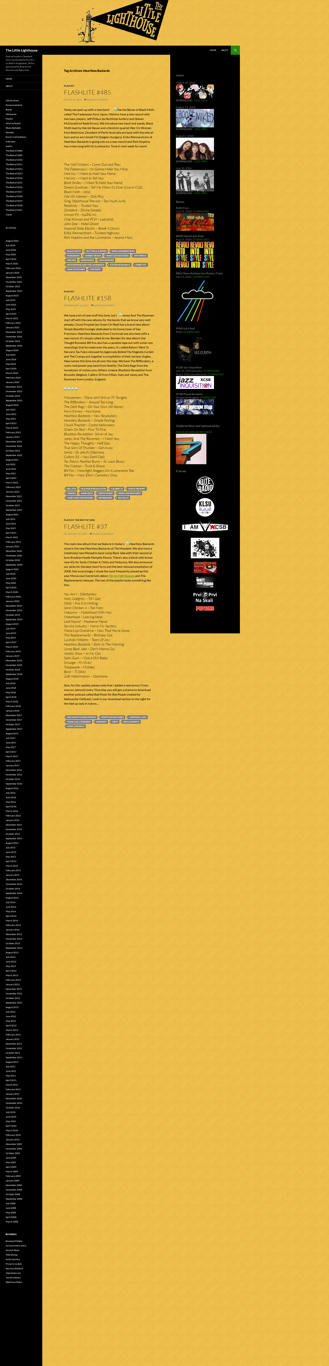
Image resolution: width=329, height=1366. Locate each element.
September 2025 (14, 291)
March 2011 (12, 1084)
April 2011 (11, 1080)
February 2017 (13, 760)
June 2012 (11, 1016)
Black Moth (74, 251)
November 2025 (14, 281)
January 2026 (12, 272)
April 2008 (11, 1217)
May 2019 (11, 637)
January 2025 (12, 327)
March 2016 (12, 811)
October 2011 (13, 1052)
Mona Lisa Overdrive (79, 721)
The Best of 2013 (14, 173)
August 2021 (12, 514)
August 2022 (12, 459)
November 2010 (14, 1103)
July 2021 (10, 519)
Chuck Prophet (136, 488)
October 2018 (13, 669)
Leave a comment (97, 99)
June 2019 (11, 633)
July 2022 (10, 464)
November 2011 (14, 1048)
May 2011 (11, 1075)
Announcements (14, 105)
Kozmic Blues (12, 1250)
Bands (9, 109)
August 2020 (12, 569)
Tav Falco (123, 498)
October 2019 (13, 614)
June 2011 (11, 1071)
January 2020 (12, 601)
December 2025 (14, 277)
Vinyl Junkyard (13, 123)
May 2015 (11, 856)
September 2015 (14, 838)
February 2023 (13, 432)
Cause (9, 214)
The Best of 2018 (14, 196)
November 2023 (14, 391)
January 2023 (12, 437)
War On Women (76, 269)
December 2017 (14, 715)
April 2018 (11, 697)
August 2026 (12, 240)
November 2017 (14, 719)
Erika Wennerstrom (123, 251)
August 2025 (12, 295)
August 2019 (12, 624)
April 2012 (11, 1025)
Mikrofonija (12, 1254)
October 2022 (13, 450)
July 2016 (10, 792)
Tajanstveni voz (13, 1273)
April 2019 (11, 642)
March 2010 (12, 1130)
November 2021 (14, 500)
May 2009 (11, 1162)
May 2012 (11, 1020)
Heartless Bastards (117, 255)
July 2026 (10, 245)
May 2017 (11, 747)
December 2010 (14, 1098)
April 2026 (11, 259)
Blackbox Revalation (93, 488)
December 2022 (14, 441)
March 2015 (12, 865)
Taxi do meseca (13, 1277)
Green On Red (105, 493)
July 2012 (10, 1011)
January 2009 (12, 1180)
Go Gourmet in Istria (16, 1245)
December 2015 (14, 824)
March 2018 (12, 701)
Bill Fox (71, 488)
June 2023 (11, 414)
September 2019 (14, 619)
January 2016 (12, 820)
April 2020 (11, 587)
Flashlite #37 (85, 526)
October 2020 (13, 560)
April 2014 (11, 916)
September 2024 (14, 345)
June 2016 (11, 797)
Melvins (71, 260)
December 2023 (14, 386)
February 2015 (13, 870)
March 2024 (12, 373)
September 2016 (14, 783)
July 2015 (10, 847)
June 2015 (11, 852)
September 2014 (14, 893)
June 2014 (11, 906)
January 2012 (12, 1039)
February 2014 (13, 925)
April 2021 (11, 532)
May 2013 (11, 966)
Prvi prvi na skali (14, 1263)
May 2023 (11, 418)
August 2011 (12, 1062)
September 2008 (14, 1198)
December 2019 (14, 605)
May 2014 (11, 911)
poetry (9, 146)
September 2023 (14, 400)
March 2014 (12, 920)
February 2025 (13, 322)
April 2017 (11, 751)
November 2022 (14, 446)
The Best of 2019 (14, 200)
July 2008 (10, 1203)
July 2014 (10, 902)
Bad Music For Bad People (81, 717)
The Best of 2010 (14, 159)
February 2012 (13, 1034)
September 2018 (14, 674)
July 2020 (10, 573)
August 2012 (12, 1007)
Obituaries (11, 114)
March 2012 (12, 1030)
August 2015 (12, 843)
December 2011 (14, 1043)
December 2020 (14, 551)
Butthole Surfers (96, 251)
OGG (197, 100)
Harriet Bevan (93, 255)
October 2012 (13, 998)
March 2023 (12, 427)
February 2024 (13, 377)
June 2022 (11, 468)
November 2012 (14, 993)
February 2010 (13, 1135)
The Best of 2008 (85, 520)
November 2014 (14, 884)
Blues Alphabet (13, 127)
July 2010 (10, 1112)
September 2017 (14, 728)
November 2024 (14, 336)
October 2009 (13, 1153)
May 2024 (11, 364)
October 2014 (13, 888)
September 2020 (14, 564)
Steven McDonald (120, 264)
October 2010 (13, 1107)
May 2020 (11, 582)
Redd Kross (87, 260)
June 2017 (11, 742)
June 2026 (11, 249)
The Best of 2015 (14, 182)
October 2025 (13, 286)
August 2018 (12, 678)
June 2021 (11, 523)
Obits (115, 721)
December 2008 (14, 1185)
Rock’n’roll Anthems (16, 137)
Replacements (131, 721)
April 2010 (11, 1125)
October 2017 (13, 724)
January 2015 (12, 874)
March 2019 (12, 646)
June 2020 (11, 578)
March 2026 (12, 263)
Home (213, 50)
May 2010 (11, 1121)
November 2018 (14, 665)
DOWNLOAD (201, 211)
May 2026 (11, 254)
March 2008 (12, 1221)
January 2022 (12, 491)
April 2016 (11, 806)
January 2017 (12, 765)
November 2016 (14, 774)
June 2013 (11, 961)
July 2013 (10, 957)
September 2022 (14, 455)
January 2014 (12, 929)
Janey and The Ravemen (80, 498)
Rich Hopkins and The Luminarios (85, 264)
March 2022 (12, 482)
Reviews (10, 132)
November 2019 (14, 610)
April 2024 (11, 368)
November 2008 (14, 1189)
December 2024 (14, 332)
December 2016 (14, 770)
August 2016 (12, 788)
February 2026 (13, 268)
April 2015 (11, 861)
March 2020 (12, 592)
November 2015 (14, 829)
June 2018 (11, 687)
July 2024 (10, 354)
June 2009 (11, 1157)
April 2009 (11, 1166)
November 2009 (14, 1148)
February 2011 (13, 1089)
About (224, 50)
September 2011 (14, 1057)
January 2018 (12, 710)
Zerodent (95, 269)
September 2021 (14, 509)
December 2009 (14, 1144)
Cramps (71, 493)
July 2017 (10, 738)
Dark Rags (87, 493)
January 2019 (12, 655)
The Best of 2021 (14, 210)
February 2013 (13, 979)
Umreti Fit (141, 264)
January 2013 (12, 984)
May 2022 (11, 473)
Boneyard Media (14, 1241)
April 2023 (11, 423)
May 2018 (11, 692)
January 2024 (12, 382)
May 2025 (11, 309)
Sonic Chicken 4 (75, 726)
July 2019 (10, 628)
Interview (10, 141)
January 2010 (12, 1139)
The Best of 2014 (14, 178)
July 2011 (10, 1066)
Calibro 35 (117, 488)
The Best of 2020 (14, 205)
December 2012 (14, 989)
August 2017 (12, 733)
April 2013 (11, 970)
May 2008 (11, 1212)
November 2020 (14, 555)
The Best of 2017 (14, 191)
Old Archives (12, 100)
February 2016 (13, 815)
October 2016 (13, 779)
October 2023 (13, 395)
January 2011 (12, 1093)
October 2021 (13, 505)
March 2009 (12, 1171)
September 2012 (14, 1002)
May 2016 (11, 801)
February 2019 (13, 651)
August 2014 (12, 897)
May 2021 (11, 528)
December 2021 (14, 496)
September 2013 (14, 947)
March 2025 (12, 318)
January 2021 (12, 546)
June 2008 (11, 1208)
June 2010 (11, 1116)
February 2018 (13, 706)
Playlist (69, 85)
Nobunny (101, 721)
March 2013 (12, 975)
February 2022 (13, 487)
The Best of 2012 (14, 168)
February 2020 (13, 596)
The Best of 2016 (14, 187)
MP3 (204, 100)
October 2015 (13, 833)
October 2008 (13, 1194)
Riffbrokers (105, 498)
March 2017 (12, 756)
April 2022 (11, 478)
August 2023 (12, 405)
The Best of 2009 (14, 155)
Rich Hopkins (106, 260)
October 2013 (13, 943)
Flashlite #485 (87, 92)
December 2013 (14, 934)
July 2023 (10, 409)
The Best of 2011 (14, 164)
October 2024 (13, 341)
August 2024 (12, 350)
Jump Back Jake (137, 717)
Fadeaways (73, 255)
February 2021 (13, 541)
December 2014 (14, 879)
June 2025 (11, 304)
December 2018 (14, 660)
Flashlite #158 (87, 298)
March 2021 (12, 537)
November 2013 (14, 938)
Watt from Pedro (14, 1282)
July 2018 (10, 683)
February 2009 (13, 1176)
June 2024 (11, 359)
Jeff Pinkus (140, 255)
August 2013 (12, 952)
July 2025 (10, 300)
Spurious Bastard (14, 1268)
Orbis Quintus (13, 1259)
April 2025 (11, 313)
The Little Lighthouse (22, 50)
